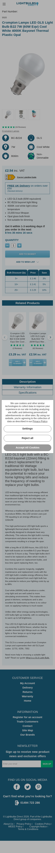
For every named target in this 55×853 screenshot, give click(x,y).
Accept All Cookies (27, 447)
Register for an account (27, 717)
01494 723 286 (30, 802)
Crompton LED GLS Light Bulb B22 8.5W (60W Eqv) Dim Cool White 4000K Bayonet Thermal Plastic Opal (17, 337)
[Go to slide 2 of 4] (50, 337)
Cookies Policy (43, 824)
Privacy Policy (24, 824)
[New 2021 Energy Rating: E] (10, 177)
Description (28, 381)
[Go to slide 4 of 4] (5, 337)
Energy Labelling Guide (26, 177)
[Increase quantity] (24, 362)
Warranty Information (27, 387)
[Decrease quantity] (10, 362)
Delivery (27, 687)
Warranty (27, 696)
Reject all (27, 438)
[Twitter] (27, 787)
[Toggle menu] (4, 4)
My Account (27, 683)
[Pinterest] (38, 787)
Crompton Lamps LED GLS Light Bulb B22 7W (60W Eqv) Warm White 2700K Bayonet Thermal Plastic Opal (37, 337)
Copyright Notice (38, 826)
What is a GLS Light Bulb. (38, 658)
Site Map (27, 730)
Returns (28, 692)
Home (27, 700)
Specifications (28, 392)
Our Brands (27, 734)
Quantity (12, 240)
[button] (27, 127)
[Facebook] (16, 787)
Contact (27, 726)
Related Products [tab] (28, 303)
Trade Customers (27, 721)
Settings (27, 428)
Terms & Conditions (28, 829)
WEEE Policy (15, 826)
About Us (8, 824)
